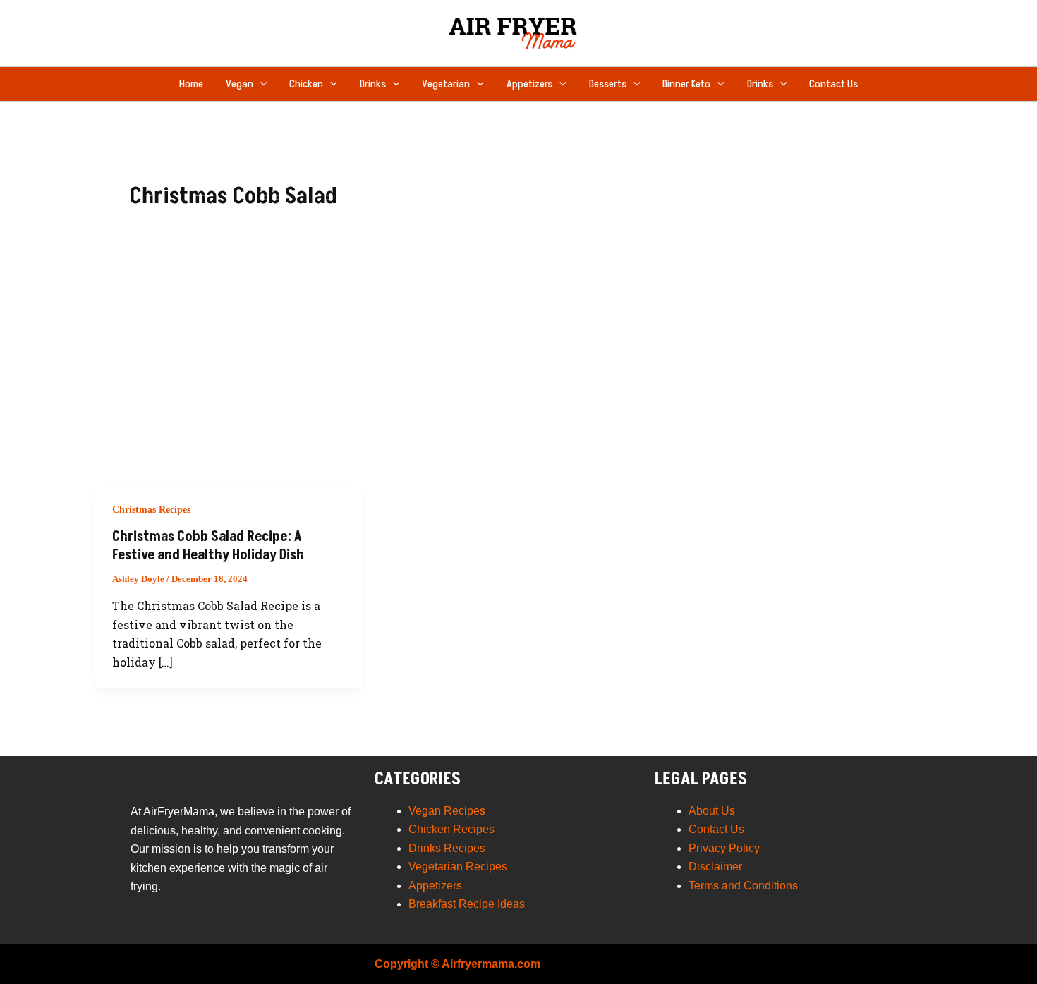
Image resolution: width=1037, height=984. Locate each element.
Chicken (306, 84)
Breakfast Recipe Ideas (466, 904)
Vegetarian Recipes (457, 867)
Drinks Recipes (446, 848)
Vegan (239, 84)
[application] (260, 84)
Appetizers (529, 84)
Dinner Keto (686, 84)
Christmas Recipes (151, 509)
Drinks (373, 84)
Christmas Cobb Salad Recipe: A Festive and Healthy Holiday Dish (208, 546)
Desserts (607, 84)
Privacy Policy (724, 848)
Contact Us (833, 84)
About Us (712, 811)
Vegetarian (446, 84)
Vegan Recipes (446, 811)
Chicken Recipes (451, 829)
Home (191, 84)
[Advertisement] (518, 377)
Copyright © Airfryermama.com (457, 964)
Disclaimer (715, 867)
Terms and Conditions (743, 886)
